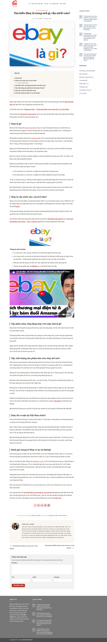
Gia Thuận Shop (54, 3)
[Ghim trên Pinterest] (45, 505)
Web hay (65, 515)
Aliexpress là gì (29, 109)
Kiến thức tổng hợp (37, 3)
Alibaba (34, 266)
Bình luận (14, 563)
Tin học (46, 3)
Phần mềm (82, 83)
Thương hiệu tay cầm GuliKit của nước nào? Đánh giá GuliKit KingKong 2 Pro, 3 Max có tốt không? (90, 47)
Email (34, 577)
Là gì (54, 515)
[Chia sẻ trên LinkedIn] (48, 505)
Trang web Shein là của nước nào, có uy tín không (52, 109)
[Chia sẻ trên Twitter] (38, 505)
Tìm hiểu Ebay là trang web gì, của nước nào (38, 492)
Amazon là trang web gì (28, 114)
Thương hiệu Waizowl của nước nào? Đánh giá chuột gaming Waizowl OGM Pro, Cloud (90, 57)
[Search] (29, 3)
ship (49, 259)
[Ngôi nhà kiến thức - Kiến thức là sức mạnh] (18, 4)
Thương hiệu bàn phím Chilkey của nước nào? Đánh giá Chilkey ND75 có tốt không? (90, 18)
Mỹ (57, 515)
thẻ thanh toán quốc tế (55, 219)
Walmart (36, 461)
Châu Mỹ (50, 515)
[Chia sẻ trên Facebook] (35, 505)
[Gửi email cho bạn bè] (42, 505)
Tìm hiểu (60, 515)
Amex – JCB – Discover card (31, 221)
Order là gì (57, 498)
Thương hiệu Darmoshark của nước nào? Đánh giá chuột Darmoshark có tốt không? (90, 37)
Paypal (17, 206)
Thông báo (82, 87)
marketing (34, 138)
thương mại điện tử (31, 128)
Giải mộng (82, 74)
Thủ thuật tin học (84, 90)
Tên (13, 577)
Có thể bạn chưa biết (42, 10)
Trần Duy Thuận (47, 18)
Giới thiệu (63, 3)
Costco (41, 461)
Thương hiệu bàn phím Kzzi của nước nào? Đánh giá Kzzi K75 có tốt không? (90, 27)
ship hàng (57, 401)
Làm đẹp (82, 80)
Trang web (56, 577)
